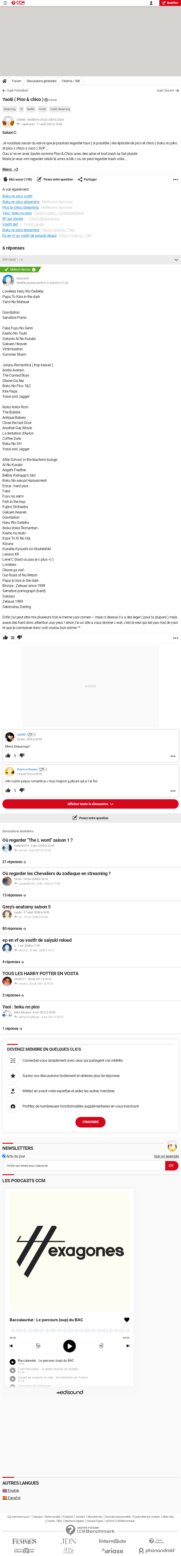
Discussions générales (42, 81)
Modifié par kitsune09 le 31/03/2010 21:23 (42, 283)
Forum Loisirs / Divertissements (59, 213)
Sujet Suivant (165, 90)
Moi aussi (20, 179)
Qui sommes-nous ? (19, 1516)
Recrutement (95, 1516)
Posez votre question (58, 179)
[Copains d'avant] (24, 1551)
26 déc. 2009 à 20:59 (29, 739)
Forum (16, 81)
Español (11, 1498)
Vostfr (42, 109)
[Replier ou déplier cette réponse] (176, 259)
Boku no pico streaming (20, 230)
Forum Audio (34, 224)
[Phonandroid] (157, 1551)
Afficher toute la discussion (88, 804)
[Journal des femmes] (24, 1541)
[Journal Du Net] (68, 1541)
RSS (59, 1521)
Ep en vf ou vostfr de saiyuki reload (29, 235)
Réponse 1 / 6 (12, 260)
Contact (80, 1516)
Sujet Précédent (17, 90)
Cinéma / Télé (71, 81)
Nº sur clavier (12, 218)
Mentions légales (74, 1521)
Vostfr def (10, 224)
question (172, 2)
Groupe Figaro (95, 1521)
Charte (50, 1521)
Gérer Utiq (168, 1516)
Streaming (10, 109)
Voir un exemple (166, 1156)
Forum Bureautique (44, 218)
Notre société (52, 1516)
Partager (90, 179)
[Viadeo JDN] (68, 1551)
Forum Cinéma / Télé (58, 230)
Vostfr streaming (60, 109)
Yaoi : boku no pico (17, 213)
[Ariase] (112, 1550)
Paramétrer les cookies (146, 1516)
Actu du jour (15, 1156)
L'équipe (37, 1516)
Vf (21, 109)
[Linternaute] (112, 1541)
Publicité (68, 1516)
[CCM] (18, 3)
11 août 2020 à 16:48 (49, 124)
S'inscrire (90, 1122)
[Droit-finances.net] (157, 1541)
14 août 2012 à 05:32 (29, 774)
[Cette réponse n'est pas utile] (19, 638)
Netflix (31, 109)
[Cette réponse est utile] (5, 638)
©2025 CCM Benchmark (120, 1521)
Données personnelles (118, 1516)
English (10, 1490)
